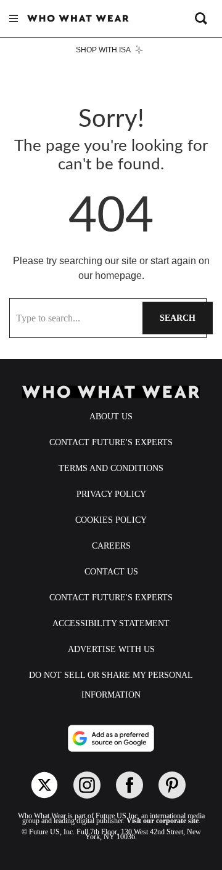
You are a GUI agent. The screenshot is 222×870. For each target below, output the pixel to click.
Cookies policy (111, 520)
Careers (111, 545)
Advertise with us (111, 649)
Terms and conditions (111, 468)
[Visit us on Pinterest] (172, 785)
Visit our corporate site (162, 820)
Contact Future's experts (111, 442)
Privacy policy (111, 494)
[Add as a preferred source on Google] (111, 738)
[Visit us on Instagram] (87, 785)
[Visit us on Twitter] (44, 785)
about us (111, 416)
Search (177, 318)
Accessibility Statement (111, 623)
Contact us (111, 571)
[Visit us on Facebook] (129, 785)
